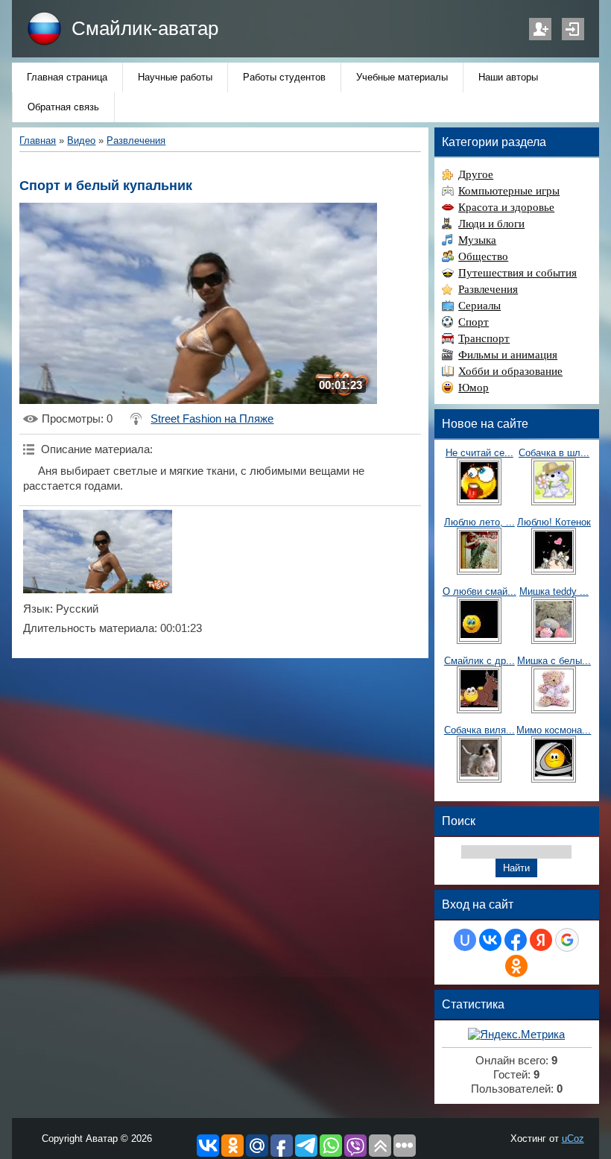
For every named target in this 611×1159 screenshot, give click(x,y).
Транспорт (484, 338)
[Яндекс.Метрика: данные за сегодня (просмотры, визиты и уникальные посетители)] (516, 1035)
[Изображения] (97, 552)
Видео (81, 140)
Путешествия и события (517, 273)
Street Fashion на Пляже (212, 419)
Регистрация (540, 29)
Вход (573, 29)
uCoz (573, 1138)
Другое (475, 174)
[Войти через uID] (465, 940)
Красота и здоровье (506, 207)
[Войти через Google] (567, 940)
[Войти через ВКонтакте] (490, 940)
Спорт (473, 322)
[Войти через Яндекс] (541, 940)
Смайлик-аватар (145, 28)
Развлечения (136, 140)
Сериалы (479, 306)
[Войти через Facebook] (515, 940)
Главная (37, 140)
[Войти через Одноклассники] (516, 966)
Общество (483, 256)
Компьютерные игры (509, 191)
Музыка (477, 240)
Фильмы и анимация (507, 355)
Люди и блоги (491, 224)
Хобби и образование (510, 371)
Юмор (473, 388)
